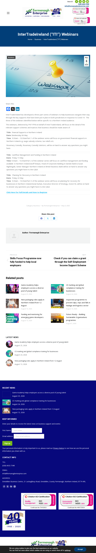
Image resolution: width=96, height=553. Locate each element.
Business (11, 57)
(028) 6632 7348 (83, 4)
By (51, 206)
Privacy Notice (58, 448)
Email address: (8, 436)
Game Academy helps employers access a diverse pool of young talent (32, 288)
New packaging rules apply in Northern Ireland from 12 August (32, 302)
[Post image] (12, 289)
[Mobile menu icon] (8, 13)
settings (67, 550)
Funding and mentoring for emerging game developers (32, 315)
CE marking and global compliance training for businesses (75, 288)
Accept (80, 549)
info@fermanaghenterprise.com (77, 6)
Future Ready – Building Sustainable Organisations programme (76, 317)
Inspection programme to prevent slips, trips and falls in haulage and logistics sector (78, 302)
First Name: (7, 430)
